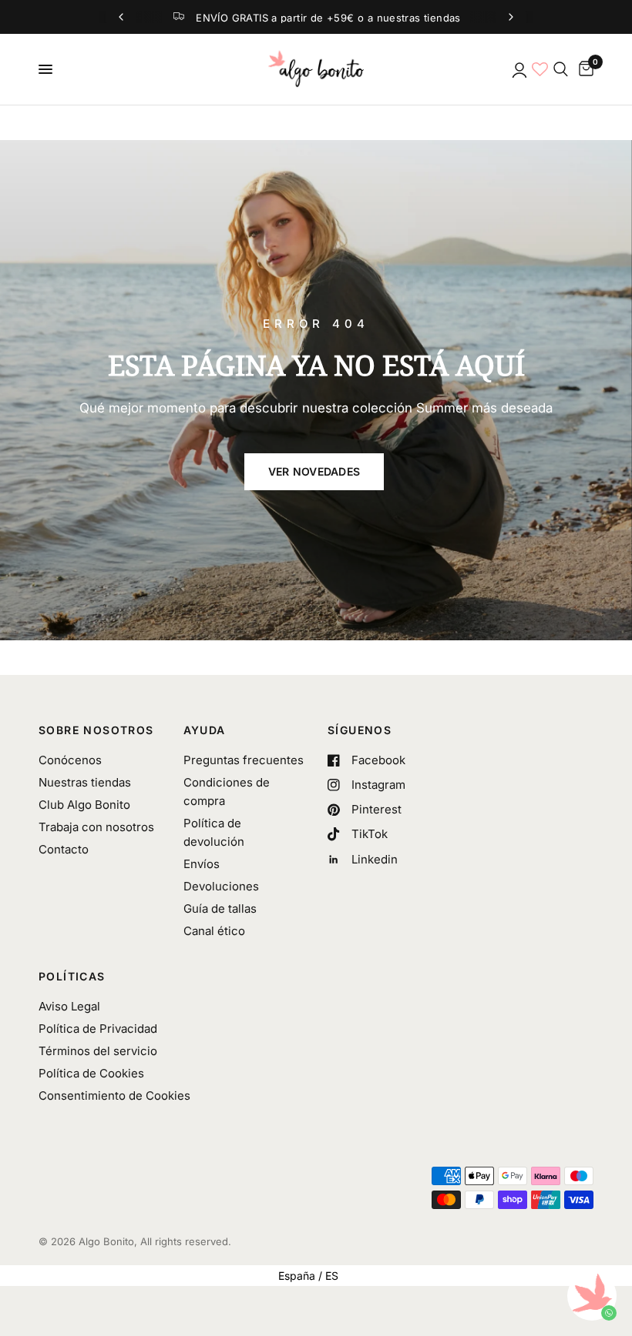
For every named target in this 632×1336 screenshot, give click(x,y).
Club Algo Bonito (84, 804)
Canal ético (214, 931)
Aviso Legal (69, 1006)
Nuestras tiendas (85, 782)
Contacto (64, 849)
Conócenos (70, 760)
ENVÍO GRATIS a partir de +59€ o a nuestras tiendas (328, 18)
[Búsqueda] (560, 69)
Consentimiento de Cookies (114, 1095)
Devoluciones (221, 886)
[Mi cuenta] (518, 69)
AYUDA (204, 730)
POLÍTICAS (72, 976)
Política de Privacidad (98, 1028)
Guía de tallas (220, 908)
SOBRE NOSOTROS (96, 730)
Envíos (201, 864)
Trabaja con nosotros (96, 827)
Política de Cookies (91, 1073)
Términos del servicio (98, 1051)
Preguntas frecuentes (243, 760)
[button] (314, 471)
